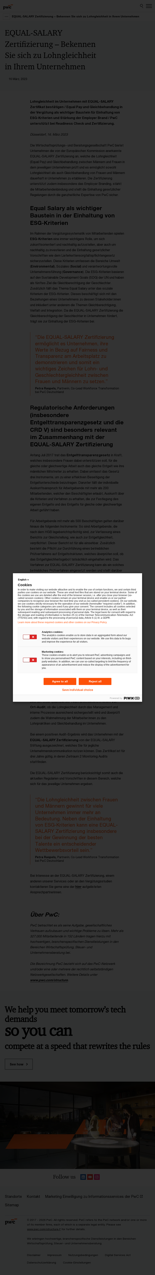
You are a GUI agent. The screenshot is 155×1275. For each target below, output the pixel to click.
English (22, 579)
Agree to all (60, 681)
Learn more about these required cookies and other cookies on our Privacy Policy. (62, 622)
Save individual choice (77, 689)
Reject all (95, 681)
